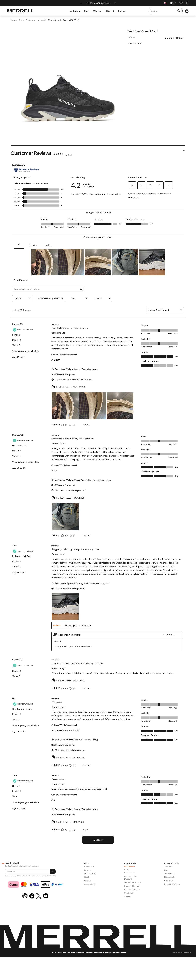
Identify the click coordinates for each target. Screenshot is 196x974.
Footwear (74, 11)
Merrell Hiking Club (172, 884)
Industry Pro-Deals (132, 889)
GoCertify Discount (132, 882)
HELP (173, 3)
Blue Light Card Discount (130, 877)
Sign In (87, 877)
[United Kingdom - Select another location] (165, 3)
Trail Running (169, 873)
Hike (166, 870)
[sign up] (53, 871)
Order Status (89, 884)
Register (87, 881)
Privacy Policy (62, 952)
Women (97, 11)
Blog (126, 869)
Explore (122, 11)
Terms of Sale (41, 875)
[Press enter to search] (179, 11)
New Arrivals (169, 877)
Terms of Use (80, 952)
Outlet (110, 11)
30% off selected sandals (98, 3)
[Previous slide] (81, 3)
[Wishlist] (181, 3)
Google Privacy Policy (31, 875)
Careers (127, 896)
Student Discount (132, 886)
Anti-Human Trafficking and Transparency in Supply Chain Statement (105, 952)
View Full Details (135, 43)
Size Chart (128, 893)
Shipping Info (89, 873)
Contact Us (89, 867)
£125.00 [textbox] (131, 37)
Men (86, 11)
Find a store (129, 873)
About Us (168, 867)
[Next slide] (115, 3)
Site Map (53, 952)
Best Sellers (169, 881)
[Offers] (187, 3)
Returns (87, 870)
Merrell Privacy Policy (51, 875)
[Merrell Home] (20, 10)
